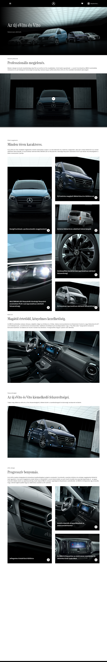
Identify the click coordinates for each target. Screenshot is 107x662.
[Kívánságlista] (82, 3)
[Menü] (10, 3)
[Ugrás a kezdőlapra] (53, 3)
